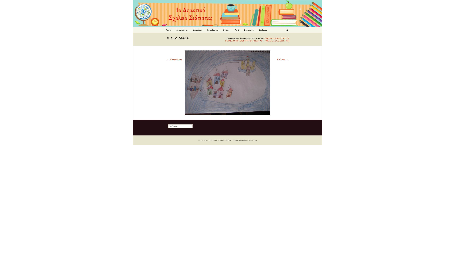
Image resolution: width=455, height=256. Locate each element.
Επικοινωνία (249, 30)
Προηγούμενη (174, 59)
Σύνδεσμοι (263, 30)
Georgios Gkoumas (225, 140)
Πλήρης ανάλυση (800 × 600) (278, 41)
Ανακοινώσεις (182, 30)
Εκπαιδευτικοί (212, 30)
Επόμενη (283, 59)
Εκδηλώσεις (197, 30)
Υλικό (237, 30)
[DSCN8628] (227, 83)
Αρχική (168, 30)
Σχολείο (226, 30)
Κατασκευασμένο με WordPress (245, 140)
